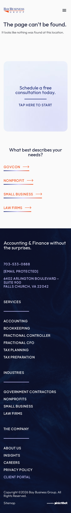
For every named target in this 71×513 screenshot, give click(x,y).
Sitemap (9, 503)
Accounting (16, 321)
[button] (64, 10)
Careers (12, 462)
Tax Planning (16, 350)
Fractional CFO (19, 343)
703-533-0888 (17, 264)
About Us (12, 448)
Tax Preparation (19, 357)
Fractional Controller (27, 335)
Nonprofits (15, 399)
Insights (12, 455)
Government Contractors (30, 392)
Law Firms (13, 413)
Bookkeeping (17, 328)
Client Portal (17, 477)
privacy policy (18, 470)
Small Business (18, 406)
